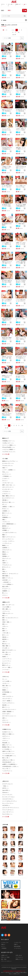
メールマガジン (17, 948)
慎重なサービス (19, 959)
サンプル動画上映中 (9, 755)
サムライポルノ (7, 814)
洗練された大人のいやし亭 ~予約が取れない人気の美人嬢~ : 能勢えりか (7, 110)
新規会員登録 (17, 946)
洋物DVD (3, 944)
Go (22, 38)
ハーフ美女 (6, 654)
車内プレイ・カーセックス (10, 573)
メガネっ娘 (6, 633)
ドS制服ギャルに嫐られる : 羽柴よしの (6, 167)
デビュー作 (6, 768)
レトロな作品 (6, 749)
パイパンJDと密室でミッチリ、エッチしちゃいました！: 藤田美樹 (21, 91)
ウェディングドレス (8, 703)
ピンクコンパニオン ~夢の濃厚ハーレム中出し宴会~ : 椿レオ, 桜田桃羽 (21, 376)
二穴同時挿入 (6, 476)
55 (18, 32)
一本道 (5, 786)
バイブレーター (7, 482)
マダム (5, 626)
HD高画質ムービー (8, 441)
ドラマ (5, 740)
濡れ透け (5, 705)
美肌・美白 (6, 685)
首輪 (4, 519)
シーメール (5, 669)
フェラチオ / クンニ (8, 451)
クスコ (5, 595)
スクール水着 (6, 681)
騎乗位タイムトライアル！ (10, 461)
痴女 (5, 615)
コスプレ (5, 683)
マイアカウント (19, 957)
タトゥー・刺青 (7, 667)
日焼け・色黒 (6, 622)
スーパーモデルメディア (9, 801)
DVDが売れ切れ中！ (8, 762)
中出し (5, 472)
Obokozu (5, 792)
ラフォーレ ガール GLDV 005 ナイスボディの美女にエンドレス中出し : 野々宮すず (7, 129)
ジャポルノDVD (4, 942)
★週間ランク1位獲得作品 (9, 764)
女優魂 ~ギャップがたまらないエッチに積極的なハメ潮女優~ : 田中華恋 (21, 243)
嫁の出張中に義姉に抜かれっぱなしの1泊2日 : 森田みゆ (7, 281)
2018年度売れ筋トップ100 (10, 766)
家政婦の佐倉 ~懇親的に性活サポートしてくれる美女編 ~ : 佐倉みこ (7, 338)
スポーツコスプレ (7, 696)
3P (4, 504)
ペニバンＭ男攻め (7, 584)
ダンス (5, 480)
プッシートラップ (7, 794)
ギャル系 (5, 648)
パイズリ (6, 521)
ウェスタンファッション (9, 709)
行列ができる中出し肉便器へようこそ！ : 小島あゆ (21, 167)
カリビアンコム (7, 784)
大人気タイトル (7, 732)
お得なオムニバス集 (8, 760)
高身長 (5, 656)
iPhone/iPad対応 (8, 447)
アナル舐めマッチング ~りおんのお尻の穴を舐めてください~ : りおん (21, 72)
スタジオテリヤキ (7, 799)
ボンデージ (6, 474)
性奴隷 (5, 554)
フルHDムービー (8, 443)
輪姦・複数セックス (8, 495)
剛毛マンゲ (6, 665)
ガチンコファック (8, 487)
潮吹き (5, 552)
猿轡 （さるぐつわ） (8, 485)
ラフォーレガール (7, 809)
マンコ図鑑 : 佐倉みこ (20, 223)
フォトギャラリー (8, 753)
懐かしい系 (6, 758)
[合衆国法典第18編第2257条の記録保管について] (14, 971)
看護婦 (5, 690)
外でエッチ (6, 567)
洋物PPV (16, 944)
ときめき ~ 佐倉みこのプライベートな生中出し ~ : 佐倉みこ (21, 129)
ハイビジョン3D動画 (8, 449)
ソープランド (6, 543)
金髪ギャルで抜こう (8, 751)
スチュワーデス (7, 698)
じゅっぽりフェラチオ (9, 532)
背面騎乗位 (6, 517)
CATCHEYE (6, 805)
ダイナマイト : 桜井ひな (20, 319)
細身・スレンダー (8, 604)
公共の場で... (6, 580)
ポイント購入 (10, 5)
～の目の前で (6, 582)
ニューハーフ (6, 661)
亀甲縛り (5, 526)
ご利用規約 (3, 948)
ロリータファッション (9, 716)
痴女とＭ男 (5, 586)
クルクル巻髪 (6, 607)
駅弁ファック (6, 513)
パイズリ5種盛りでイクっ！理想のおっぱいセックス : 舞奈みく (7, 243)
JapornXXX (6, 790)
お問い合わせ (19, 955)
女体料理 (5, 547)
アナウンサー (6, 722)
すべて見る (5, 454)
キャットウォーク (7, 803)
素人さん (6, 643)
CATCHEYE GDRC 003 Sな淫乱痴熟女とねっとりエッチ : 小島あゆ (7, 148)
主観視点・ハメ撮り (8, 506)
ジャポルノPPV (17, 942)
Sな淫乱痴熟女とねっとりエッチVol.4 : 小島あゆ (21, 414)
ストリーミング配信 (9, 445)
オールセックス (8, 463)
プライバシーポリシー (6, 961)
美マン (5, 635)
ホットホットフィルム (8, 796)
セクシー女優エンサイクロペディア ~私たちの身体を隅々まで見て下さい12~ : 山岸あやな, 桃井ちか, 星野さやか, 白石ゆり (21, 186)
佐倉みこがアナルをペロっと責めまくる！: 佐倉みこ (7, 395)
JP (25, 4)
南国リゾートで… (7, 578)
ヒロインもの (6, 713)
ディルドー (6, 588)
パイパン (6, 611)
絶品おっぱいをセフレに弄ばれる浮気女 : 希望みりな (7, 414)
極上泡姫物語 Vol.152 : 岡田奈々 (7, 224)
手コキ (5, 508)
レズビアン (6, 493)
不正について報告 (5, 957)
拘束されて (6, 528)
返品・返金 (3, 959)
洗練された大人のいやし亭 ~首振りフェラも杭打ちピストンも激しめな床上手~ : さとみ (7, 262)
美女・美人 (6, 652)
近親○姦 (5, 500)
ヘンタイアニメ (7, 770)
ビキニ (5, 720)
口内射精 (6, 511)
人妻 (4, 641)
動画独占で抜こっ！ (8, 747)
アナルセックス (7, 465)
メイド (5, 687)
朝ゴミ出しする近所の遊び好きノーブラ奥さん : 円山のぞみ (21, 281)
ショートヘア (6, 658)
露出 (4, 569)
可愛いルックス (7, 613)
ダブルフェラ (6, 549)
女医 (4, 718)
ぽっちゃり (6, 663)
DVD (2, 10)
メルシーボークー (7, 812)
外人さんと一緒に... (8, 502)
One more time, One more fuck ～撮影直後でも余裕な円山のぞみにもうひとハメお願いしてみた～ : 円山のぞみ (21, 395)
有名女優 (6, 742)
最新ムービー (6, 745)
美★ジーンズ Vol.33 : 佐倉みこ (6, 72)
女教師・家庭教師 (8, 711)
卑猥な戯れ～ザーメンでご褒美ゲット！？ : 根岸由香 (21, 148)
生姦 (5, 467)
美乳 (5, 624)
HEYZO (5, 788)
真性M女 (5, 639)
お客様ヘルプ (18, 4)
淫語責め (5, 556)
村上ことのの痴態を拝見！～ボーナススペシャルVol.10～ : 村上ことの (7, 300)
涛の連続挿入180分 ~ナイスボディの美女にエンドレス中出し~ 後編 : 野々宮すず (7, 205)
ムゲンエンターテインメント (10, 807)
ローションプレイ (8, 539)
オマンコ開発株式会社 (9, 524)
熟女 (4, 628)
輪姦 (4, 534)
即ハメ (5, 593)
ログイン (3, 4)
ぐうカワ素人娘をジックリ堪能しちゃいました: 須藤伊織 (7, 91)
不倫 (4, 571)
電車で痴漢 (6, 575)
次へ (14, 34)
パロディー (6, 738)
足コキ (5, 515)
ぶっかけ (5, 478)
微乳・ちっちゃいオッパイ (10, 617)
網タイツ (6, 707)
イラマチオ (6, 491)
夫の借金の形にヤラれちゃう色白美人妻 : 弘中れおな (21, 110)
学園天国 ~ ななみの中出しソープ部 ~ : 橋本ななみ (7, 357)
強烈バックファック (8, 537)
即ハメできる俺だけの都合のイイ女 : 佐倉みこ (21, 53)
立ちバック (6, 558)
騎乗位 (5, 545)
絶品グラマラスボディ (9, 650)
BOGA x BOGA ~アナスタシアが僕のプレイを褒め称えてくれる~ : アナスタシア (21, 357)
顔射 (4, 560)
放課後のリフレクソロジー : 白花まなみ (7, 376)
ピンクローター (7, 489)
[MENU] (26, 20)
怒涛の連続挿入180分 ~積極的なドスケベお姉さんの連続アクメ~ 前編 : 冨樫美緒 (6, 319)
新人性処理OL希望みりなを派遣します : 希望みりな (7, 53)
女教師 (4, 694)
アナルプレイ (6, 565)
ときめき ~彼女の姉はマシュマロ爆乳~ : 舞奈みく (21, 262)
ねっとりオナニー (8, 498)
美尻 (5, 620)
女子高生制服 (6, 692)
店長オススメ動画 (8, 734)
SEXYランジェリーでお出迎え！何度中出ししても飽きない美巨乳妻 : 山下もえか (21, 338)
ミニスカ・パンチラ (8, 541)
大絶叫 (5, 562)
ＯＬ (4, 679)
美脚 (5, 630)
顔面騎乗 (6, 591)
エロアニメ (6, 736)
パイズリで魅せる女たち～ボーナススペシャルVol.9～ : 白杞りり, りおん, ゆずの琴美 (21, 300)
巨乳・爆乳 (6, 609)
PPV (9, 10)
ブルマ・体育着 (7, 700)
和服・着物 (6, 645)
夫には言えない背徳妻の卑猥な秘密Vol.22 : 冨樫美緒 (21, 205)
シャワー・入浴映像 (8, 470)
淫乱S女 (5, 637)
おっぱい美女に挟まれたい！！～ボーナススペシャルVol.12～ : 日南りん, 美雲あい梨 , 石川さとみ (7, 186)
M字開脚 (5, 530)
